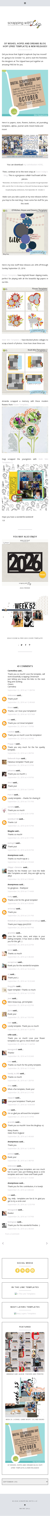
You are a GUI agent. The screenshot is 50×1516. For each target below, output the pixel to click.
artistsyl (12, 908)
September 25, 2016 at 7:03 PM (21, 1017)
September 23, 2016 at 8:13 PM (21, 813)
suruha (11, 807)
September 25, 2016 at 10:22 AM (21, 969)
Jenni (10, 950)
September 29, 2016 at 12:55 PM (21, 1204)
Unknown (12, 695)
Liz (9, 1110)
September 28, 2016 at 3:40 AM (21, 1136)
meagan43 (12, 1049)
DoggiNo (12, 986)
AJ (9, 974)
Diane (10, 707)
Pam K (10, 794)
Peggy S (11, 744)
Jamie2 (11, 1154)
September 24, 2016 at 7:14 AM (21, 891)
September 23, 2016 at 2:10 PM (21, 738)
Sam (10, 1022)
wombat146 (13, 819)
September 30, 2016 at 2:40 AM (21, 1228)
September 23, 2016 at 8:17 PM (21, 838)
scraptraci (12, 962)
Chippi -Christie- (15, 867)
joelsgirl (11, 843)
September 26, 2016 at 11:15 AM (21, 1068)
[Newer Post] (3, 1243)
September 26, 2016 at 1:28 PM (21, 1080)
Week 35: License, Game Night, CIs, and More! (25, 1419)
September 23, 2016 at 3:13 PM (21, 765)
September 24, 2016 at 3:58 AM (21, 879)
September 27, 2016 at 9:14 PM (21, 1116)
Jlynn (10, 1010)
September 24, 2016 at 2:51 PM (21, 915)
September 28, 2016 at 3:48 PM (21, 1160)
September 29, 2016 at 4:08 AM (21, 1190)
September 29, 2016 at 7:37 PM (21, 1216)
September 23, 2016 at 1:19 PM (21, 726)
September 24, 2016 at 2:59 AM (21, 862)
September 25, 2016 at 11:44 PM (21, 1044)
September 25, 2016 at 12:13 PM (21, 993)
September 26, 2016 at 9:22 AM (21, 1056)
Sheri (10, 782)
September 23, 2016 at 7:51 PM (21, 801)
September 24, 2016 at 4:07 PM (21, 927)
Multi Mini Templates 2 (11, 340)
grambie (12, 933)
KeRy (10, 896)
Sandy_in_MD (13, 1073)
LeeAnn (11, 731)
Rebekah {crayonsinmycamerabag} (24, 920)
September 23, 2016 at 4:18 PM (21, 777)
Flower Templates (9, 275)
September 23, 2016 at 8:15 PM (21, 826)
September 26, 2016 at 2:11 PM (21, 1092)
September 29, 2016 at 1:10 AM (21, 1178)
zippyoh (11, 1098)
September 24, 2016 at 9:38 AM (21, 903)
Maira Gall (25, 1508)
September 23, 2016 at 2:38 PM (21, 753)
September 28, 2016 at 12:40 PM (21, 1148)
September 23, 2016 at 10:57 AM (21, 714)
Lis (9, 719)
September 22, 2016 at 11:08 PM (21, 690)
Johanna (11, 770)
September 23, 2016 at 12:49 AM (21, 702)
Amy (10, 1085)
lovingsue (12, 1222)
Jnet (10, 998)
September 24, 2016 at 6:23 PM (21, 944)
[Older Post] (47, 1243)
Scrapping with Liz (28, 1501)
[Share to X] (22, 645)
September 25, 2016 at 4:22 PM (21, 1005)
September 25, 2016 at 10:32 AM (21, 981)
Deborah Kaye (14, 758)
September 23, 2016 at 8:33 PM (21, 850)
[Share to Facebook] (26, 645)
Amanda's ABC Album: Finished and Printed (25, 1374)
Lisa (9, 1061)
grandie (11, 1122)
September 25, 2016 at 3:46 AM (21, 957)
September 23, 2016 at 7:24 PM (21, 789)
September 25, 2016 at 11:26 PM (21, 1029)
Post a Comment (12, 1234)
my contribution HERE (33, 164)
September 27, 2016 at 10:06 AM (21, 1104)
